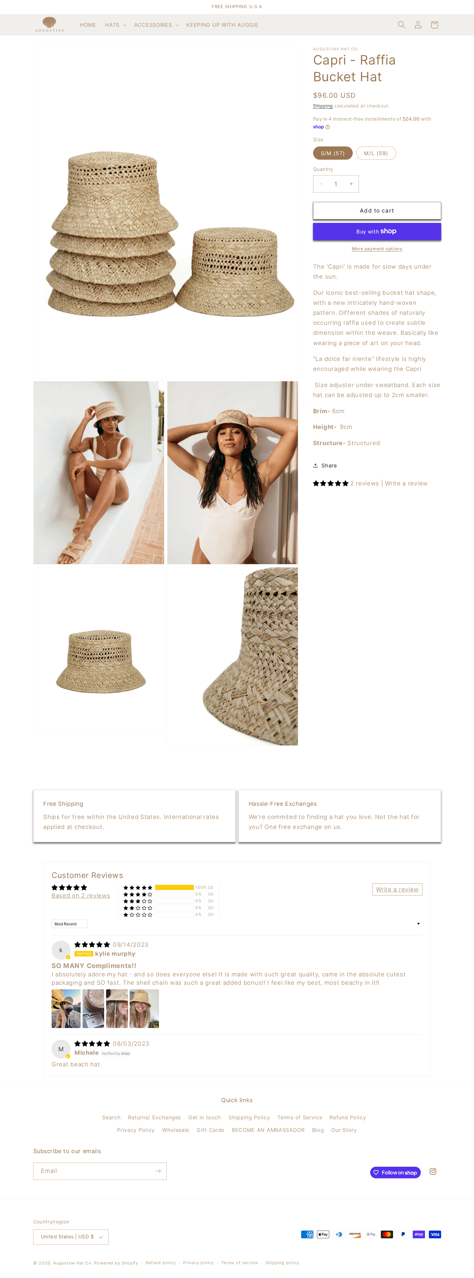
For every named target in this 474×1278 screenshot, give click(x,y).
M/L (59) (376, 153)
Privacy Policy (136, 1130)
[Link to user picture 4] (144, 1008)
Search (111, 1117)
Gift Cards (210, 1130)
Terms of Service (299, 1117)
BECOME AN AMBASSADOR (268, 1130)
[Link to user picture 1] (66, 1008)
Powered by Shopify (116, 1263)
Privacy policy (198, 1262)
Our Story (344, 1130)
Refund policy (160, 1262)
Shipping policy (282, 1262)
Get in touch (204, 1117)
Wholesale (175, 1130)
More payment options (377, 248)
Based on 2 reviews (81, 895)
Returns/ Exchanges (154, 1117)
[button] (115, 25)
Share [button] (329, 465)
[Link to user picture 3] (117, 1008)
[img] (93, 944)
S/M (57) (333, 153)
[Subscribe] (158, 1171)
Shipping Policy (249, 1117)
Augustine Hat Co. (73, 1263)
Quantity (323, 169)
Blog (318, 1130)
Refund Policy (348, 1117)
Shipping (323, 105)
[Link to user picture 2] (93, 1008)
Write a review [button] (397, 889)
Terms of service (239, 1262)
